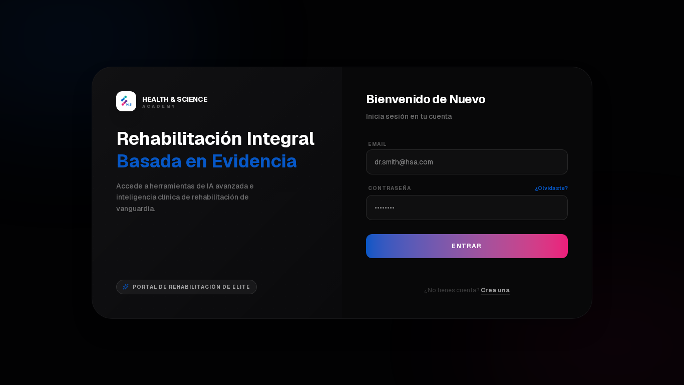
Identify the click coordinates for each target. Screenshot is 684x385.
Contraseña (389, 188)
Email (377, 144)
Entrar (467, 246)
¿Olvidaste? (551, 188)
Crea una (495, 290)
